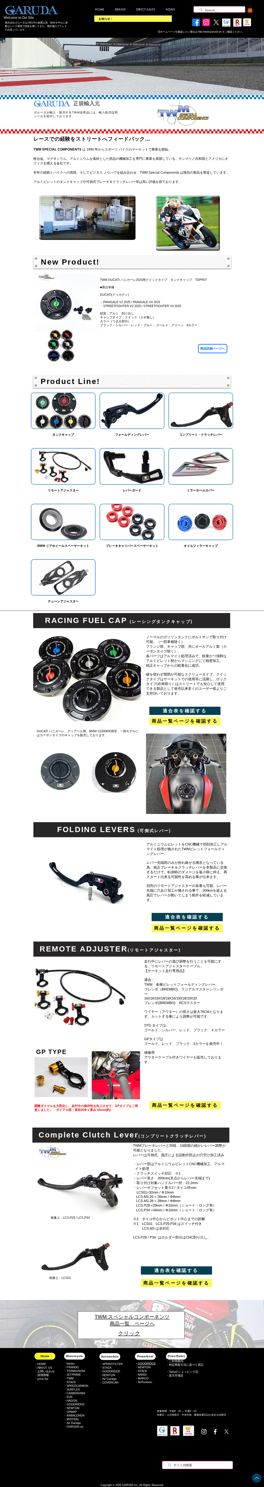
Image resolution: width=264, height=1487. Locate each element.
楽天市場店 (176, 1375)
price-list (42, 1378)
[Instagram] (203, 1431)
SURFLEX (73, 1389)
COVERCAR (110, 1382)
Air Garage (74, 1423)
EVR (69, 1397)
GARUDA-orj (75, 1426)
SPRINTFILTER (112, 1364)
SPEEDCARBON (77, 1385)
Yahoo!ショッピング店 (183, 1371)
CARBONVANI (76, 1393)
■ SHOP (171, 1357)
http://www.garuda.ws (210, 31)
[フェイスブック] (215, 1431)
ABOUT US (44, 1367)
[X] (226, 1431)
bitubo (71, 1363)
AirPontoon (145, 1382)
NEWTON (73, 1408)
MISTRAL (73, 1419)
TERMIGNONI (76, 1371)
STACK (107, 1367)
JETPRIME (74, 1374)
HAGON (72, 1400)
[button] (250, 9)
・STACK (70, 1382)
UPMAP (72, 1411)
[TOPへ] (256, 1478)
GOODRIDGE (76, 1404)
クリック (129, 1333)
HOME (41, 1364)
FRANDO (73, 1367)
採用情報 (43, 1375)
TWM (70, 1378)
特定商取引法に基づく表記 (186, 1364)
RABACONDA (76, 1415)
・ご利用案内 (174, 1361)
